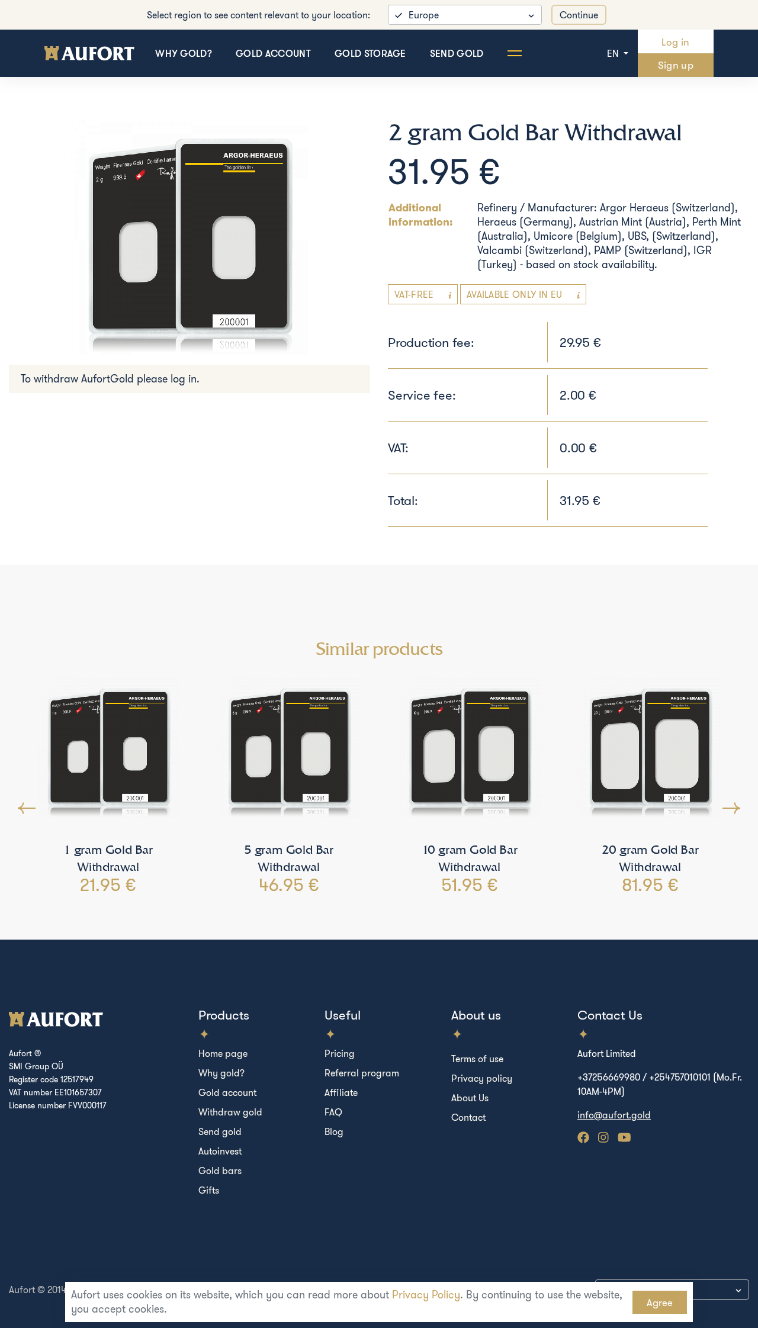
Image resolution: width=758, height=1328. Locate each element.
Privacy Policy (426, 1294)
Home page (223, 1053)
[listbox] (465, 15)
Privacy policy (481, 1078)
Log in (675, 42)
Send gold (457, 53)
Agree (660, 1302)
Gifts (208, 1190)
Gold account (273, 53)
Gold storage (370, 53)
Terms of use (477, 1059)
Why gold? (183, 53)
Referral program (362, 1073)
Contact (468, 1117)
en (614, 53)
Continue (579, 15)
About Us (470, 1098)
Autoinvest (220, 1151)
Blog (334, 1131)
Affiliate (341, 1092)
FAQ (333, 1112)
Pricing (340, 1053)
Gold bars (220, 1170)
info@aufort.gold (614, 1115)
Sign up (675, 65)
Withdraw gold (230, 1112)
